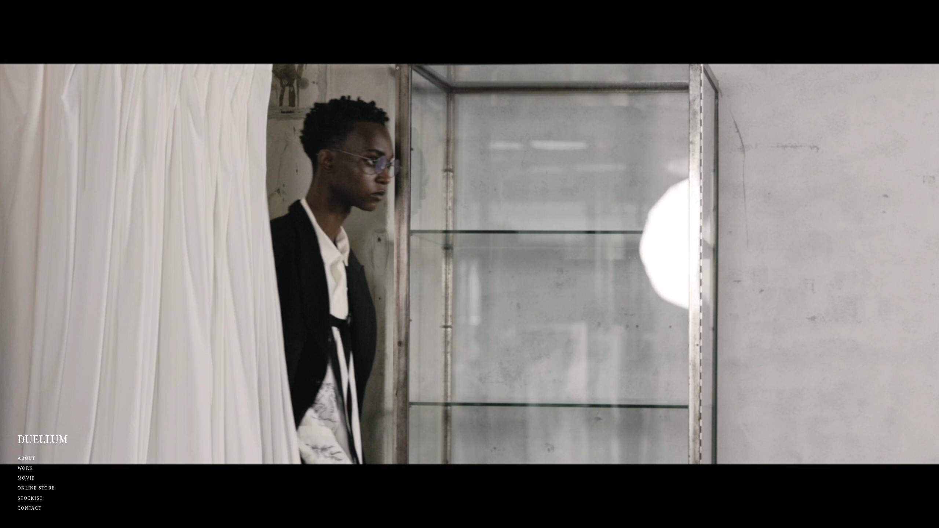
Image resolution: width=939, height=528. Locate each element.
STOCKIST (30, 498)
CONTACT (29, 508)
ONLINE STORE (36, 488)
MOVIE (26, 478)
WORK (25, 468)
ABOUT (26, 458)
